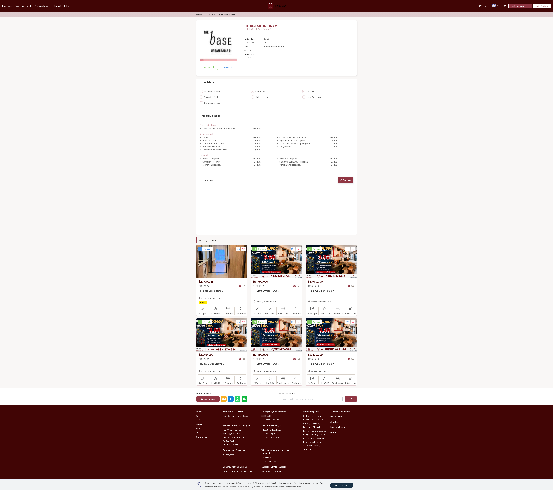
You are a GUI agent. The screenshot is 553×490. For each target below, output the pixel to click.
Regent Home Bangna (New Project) (239, 471)
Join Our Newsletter (287, 393)
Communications (208, 124)
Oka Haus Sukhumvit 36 (233, 437)
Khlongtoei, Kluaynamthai (274, 411)
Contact (57, 6)
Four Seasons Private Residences (238, 416)
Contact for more (204, 393)
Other (66, 6)
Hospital (204, 155)
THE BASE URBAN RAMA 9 (272, 429)
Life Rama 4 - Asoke (270, 419)
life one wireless (268, 461)
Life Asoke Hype (268, 433)
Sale (198, 416)
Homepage (7, 6)
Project (210, 14)
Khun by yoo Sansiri (231, 433)
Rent (198, 419)
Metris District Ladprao (271, 471)
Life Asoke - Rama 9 (270, 437)
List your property (520, 6)
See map (347, 180)
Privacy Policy (336, 416)
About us (334, 421)
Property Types (41, 6)
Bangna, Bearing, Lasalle (235, 466)
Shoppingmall (206, 134)
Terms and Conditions (340, 411)
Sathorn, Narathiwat (233, 411)
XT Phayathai (228, 454)
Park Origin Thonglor (232, 429)
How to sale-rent (338, 427)
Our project (201, 436)
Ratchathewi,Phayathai (234, 450)
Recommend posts (23, 6)
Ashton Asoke (229, 440)
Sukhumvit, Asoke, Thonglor (236, 425)
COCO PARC (266, 416)
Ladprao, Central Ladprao (273, 466)
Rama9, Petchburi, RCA (272, 425)
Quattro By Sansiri (231, 444)
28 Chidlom (266, 457)
